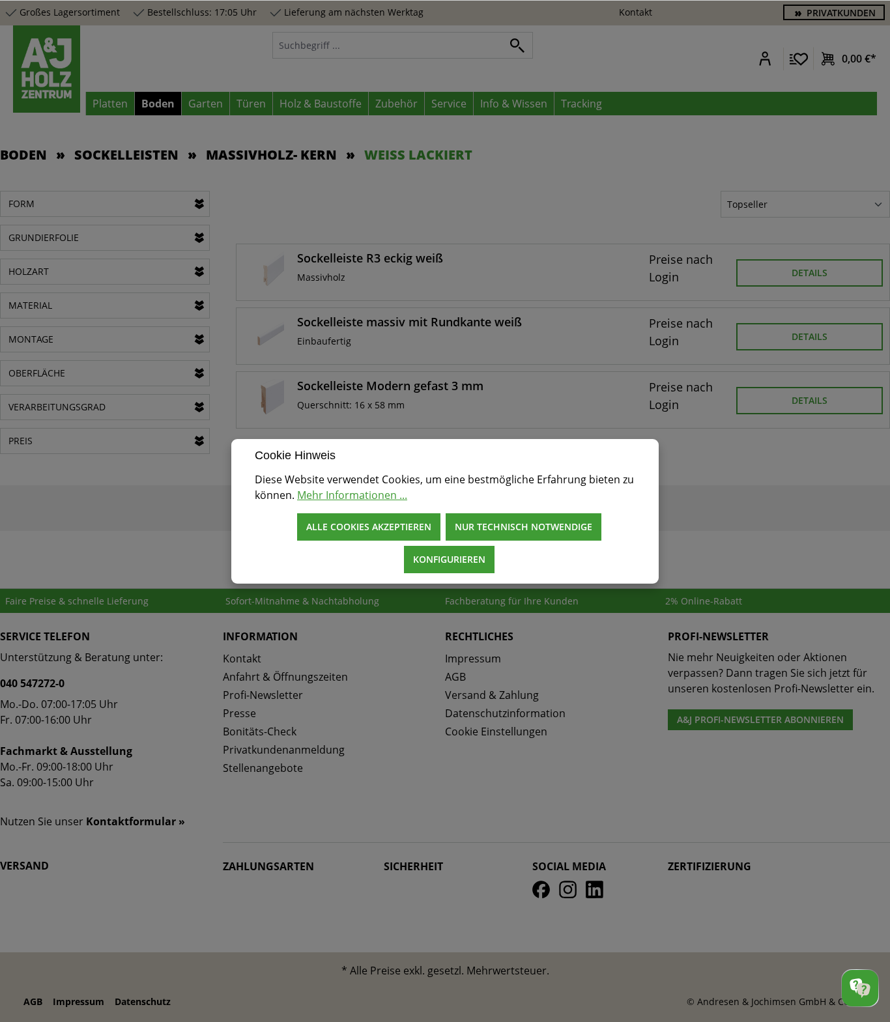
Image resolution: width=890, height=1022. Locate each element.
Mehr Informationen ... (352, 495)
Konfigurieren (449, 559)
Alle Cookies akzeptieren (368, 526)
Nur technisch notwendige (523, 526)
